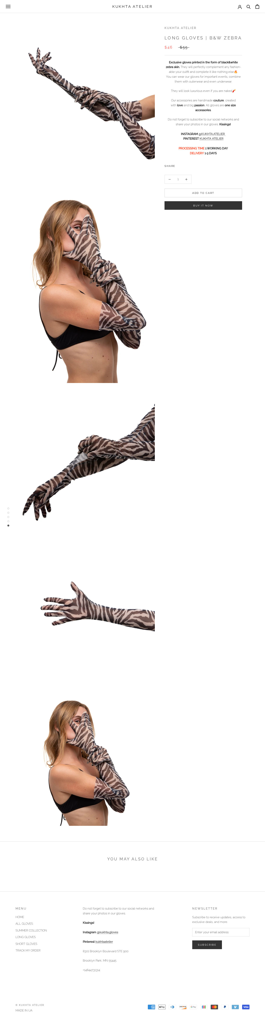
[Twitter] (184, 165)
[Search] (249, 6)
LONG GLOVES (26, 937)
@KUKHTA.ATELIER (212, 134)
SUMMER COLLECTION (31, 930)
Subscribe (207, 944)
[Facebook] (179, 165)
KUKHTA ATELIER (211, 138)
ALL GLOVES (24, 923)
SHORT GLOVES (26, 944)
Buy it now (203, 205)
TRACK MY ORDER (28, 950)
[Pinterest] (189, 165)
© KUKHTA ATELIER (30, 1005)
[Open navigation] (8, 6)
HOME (20, 917)
